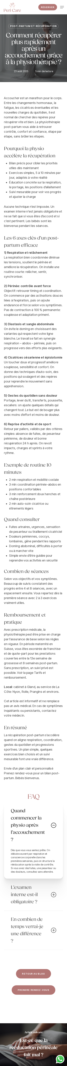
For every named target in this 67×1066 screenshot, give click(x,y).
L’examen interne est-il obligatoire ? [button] (24, 895)
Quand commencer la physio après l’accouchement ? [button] (28, 825)
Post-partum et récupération (33, 26)
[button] (62, 7)
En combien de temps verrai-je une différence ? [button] (27, 930)
